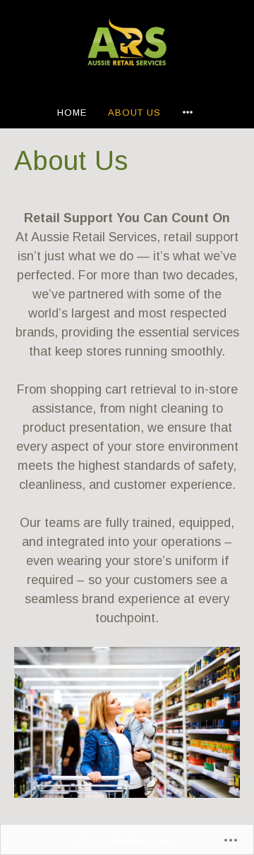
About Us (134, 112)
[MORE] (190, 112)
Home (72, 112)
